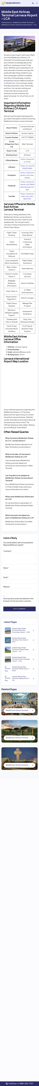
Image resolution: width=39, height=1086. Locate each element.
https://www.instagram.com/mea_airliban (27, 175)
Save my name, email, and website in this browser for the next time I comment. (18, 600)
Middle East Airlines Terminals (23, 23)
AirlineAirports (6, 23)
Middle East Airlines (13, 83)
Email (5, 578)
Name (6, 568)
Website (6, 587)
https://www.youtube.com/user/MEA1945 (27, 196)
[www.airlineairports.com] (11, 3)
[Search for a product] (33, 3)
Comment (7, 551)
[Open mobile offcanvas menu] (37, 3)
